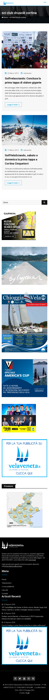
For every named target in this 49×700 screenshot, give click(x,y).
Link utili (5, 590)
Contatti (5, 594)
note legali (32, 560)
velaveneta (27, 73)
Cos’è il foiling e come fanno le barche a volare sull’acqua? (24, 625)
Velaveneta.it (6, 583)
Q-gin (28, 693)
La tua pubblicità (8, 587)
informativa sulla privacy (13, 566)
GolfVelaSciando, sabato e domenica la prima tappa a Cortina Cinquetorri (21, 159)
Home (5, 17)
